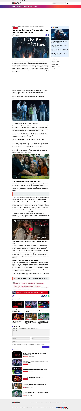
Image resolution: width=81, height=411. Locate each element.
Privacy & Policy (48, 402)
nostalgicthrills (16, 287)
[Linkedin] (62, 407)
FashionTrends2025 (55, 61)
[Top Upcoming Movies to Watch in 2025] (18, 316)
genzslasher (24, 283)
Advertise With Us (64, 402)
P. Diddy (53, 68)
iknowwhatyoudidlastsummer (27, 286)
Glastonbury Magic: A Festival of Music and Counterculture (59, 46)
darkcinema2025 (17, 283)
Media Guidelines (56, 402)
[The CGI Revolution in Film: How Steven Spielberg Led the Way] (43, 316)
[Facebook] (42, 296)
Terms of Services (39, 402)
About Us (32, 402)
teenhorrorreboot (17, 289)
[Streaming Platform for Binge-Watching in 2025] (43, 304)
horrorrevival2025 (36, 285)
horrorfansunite (32, 283)
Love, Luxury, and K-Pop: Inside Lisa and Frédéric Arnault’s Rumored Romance (59, 50)
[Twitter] (44, 296)
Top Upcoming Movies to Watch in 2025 (17, 322)
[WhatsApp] (48, 296)
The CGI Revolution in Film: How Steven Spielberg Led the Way (43, 322)
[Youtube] (64, 407)
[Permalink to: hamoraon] (13, 35)
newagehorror (38, 286)
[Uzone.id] (16, 3)
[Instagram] (60, 407)
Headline (27, 319)
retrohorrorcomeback (25, 287)
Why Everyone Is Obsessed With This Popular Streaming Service (17, 310)
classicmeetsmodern (29, 282)
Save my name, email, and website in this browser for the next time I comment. (29, 344)
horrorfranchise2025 (18, 285)
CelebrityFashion (55, 62)
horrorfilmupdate (40, 283)
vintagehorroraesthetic (27, 289)
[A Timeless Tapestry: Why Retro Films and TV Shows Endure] (31, 316)
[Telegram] (46, 296)
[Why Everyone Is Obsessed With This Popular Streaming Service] (18, 304)
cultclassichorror (38, 282)
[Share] (48, 35)
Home (13, 26)
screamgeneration (35, 287)
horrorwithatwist (17, 286)
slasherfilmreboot (44, 287)
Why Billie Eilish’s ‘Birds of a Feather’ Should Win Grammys (58, 54)
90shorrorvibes (20, 282)
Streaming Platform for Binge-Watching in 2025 (42, 310)
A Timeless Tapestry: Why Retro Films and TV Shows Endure (30, 322)
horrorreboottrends (27, 285)
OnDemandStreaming (56, 66)
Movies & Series (18, 26)
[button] (65, 3)
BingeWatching (55, 64)
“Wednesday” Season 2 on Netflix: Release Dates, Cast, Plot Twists (30, 310)
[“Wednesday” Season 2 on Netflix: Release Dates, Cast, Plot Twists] (31, 304)
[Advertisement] (40, 16)
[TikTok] (66, 407)
